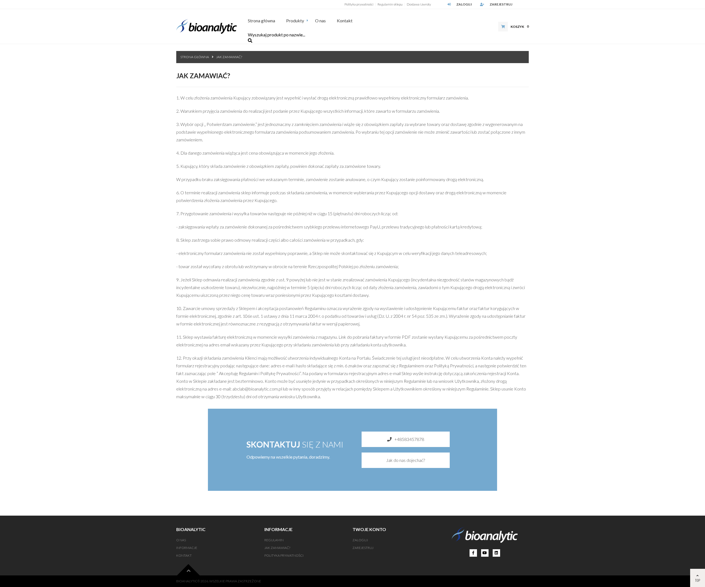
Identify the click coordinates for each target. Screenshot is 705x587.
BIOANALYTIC (186, 581)
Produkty (295, 20)
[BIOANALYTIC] (206, 26)
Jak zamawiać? (229, 57)
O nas (320, 20)
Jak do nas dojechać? (405, 460)
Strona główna (261, 20)
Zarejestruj (501, 4)
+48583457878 (409, 439)
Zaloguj (464, 4)
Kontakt (344, 20)
